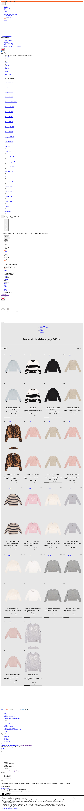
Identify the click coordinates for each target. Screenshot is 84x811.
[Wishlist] (6, 225)
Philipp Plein (33, 674)
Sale (5, 18)
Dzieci (5, 10)
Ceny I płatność (8, 40)
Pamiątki (6, 283)
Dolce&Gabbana (13, 474)
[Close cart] (1, 751)
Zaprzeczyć (76, 801)
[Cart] (6, 229)
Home (5, 11)
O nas (5, 715)
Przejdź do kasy (5, 771)
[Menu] (1, 4)
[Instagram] (5, 306)
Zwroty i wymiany (5, 786)
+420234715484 (5, 295)
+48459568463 (5, 36)
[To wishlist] (21, 487)
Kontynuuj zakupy (14, 771)
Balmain (33, 408)
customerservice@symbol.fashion (9, 745)
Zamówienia (7, 736)
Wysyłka (6, 42)
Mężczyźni (7, 8)
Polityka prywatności (9, 716)
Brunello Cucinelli (13, 541)
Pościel (6, 279)
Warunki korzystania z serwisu (12, 718)
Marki (5, 20)
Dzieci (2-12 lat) (8, 15)
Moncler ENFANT (73, 408)
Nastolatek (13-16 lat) (9, 17)
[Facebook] (5, 303)
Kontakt (6, 290)
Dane (5, 738)
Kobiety (6, 7)
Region (6, 53)
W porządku (76, 798)
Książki (6, 276)
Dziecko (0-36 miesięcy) (10, 14)
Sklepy (11, 36)
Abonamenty (7, 741)
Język (2, 53)
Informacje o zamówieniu (25, 745)
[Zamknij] (16, 311)
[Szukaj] (2, 216)
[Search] (4, 3)
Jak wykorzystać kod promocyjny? (13, 46)
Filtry (5, 348)
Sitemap (3, 748)
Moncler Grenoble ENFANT (13, 408)
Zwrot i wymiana (8, 43)
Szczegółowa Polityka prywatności (10, 808)
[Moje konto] (6, 221)
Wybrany (6, 739)
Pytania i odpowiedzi (9, 45)
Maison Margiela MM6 (33, 608)
